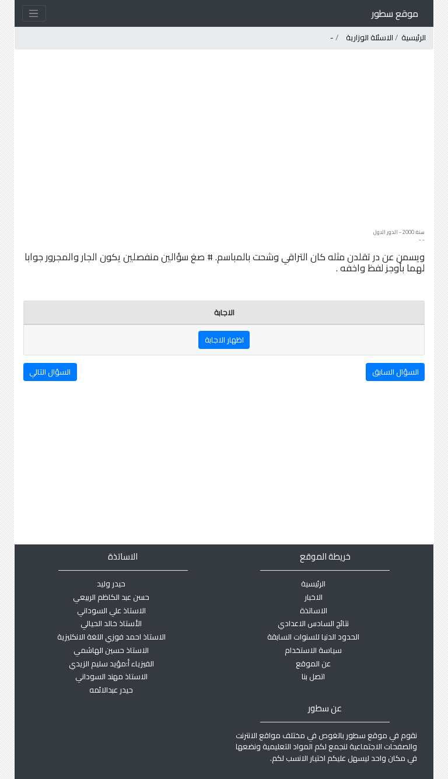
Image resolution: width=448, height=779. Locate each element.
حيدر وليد (111, 584)
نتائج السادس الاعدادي (313, 623)
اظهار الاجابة (224, 340)
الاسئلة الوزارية (369, 37)
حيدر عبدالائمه (111, 690)
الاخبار (313, 597)
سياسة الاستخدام (313, 650)
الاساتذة (313, 610)
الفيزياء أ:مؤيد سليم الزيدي (111, 663)
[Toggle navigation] (34, 13)
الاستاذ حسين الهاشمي (111, 650)
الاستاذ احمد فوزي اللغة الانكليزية (111, 637)
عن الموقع (313, 663)
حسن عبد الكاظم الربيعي (111, 597)
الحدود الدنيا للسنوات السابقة (313, 637)
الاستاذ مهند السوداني (111, 676)
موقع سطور (395, 13)
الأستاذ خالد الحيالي (111, 623)
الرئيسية (413, 37)
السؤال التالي (50, 372)
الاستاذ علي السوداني (111, 610)
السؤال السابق (395, 372)
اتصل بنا (313, 676)
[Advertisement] (224, 139)
